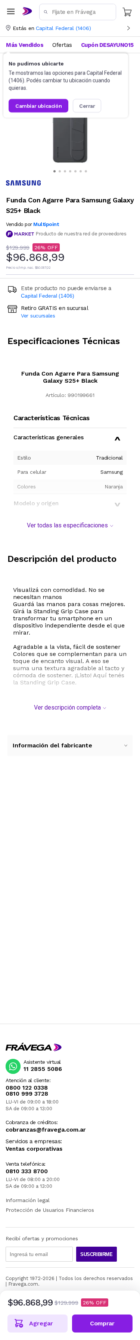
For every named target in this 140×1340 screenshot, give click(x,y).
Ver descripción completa (67, 707)
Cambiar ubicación (38, 106)
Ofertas (62, 45)
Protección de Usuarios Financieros (50, 1210)
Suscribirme (96, 1254)
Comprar (102, 1323)
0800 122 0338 (27, 1088)
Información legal (28, 1200)
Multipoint (46, 224)
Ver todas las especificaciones (67, 525)
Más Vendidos (24, 45)
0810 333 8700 (27, 1171)
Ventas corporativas (34, 1149)
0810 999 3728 (27, 1094)
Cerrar (87, 106)
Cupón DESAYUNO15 (107, 45)
